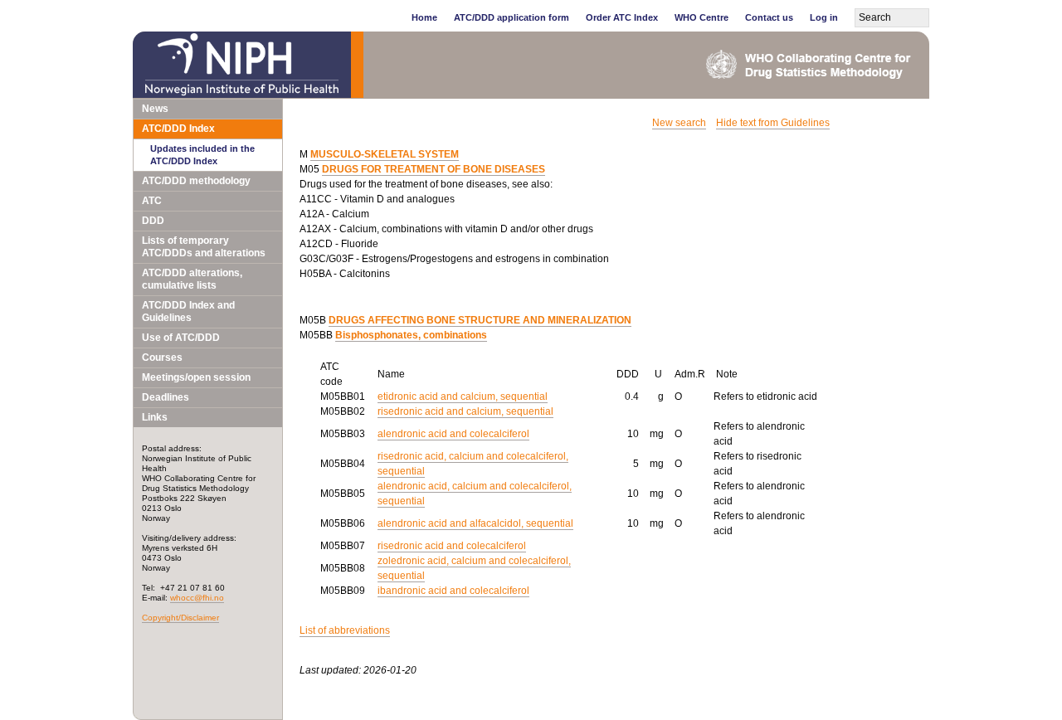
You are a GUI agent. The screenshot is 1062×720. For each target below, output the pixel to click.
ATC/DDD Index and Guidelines (188, 311)
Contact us (769, 17)
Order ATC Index (622, 17)
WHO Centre (701, 17)
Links (155, 417)
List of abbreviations (345, 630)
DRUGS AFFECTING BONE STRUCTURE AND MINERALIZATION (480, 320)
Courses (162, 357)
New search (679, 123)
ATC (152, 201)
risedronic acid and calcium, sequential (465, 411)
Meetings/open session (196, 377)
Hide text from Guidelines (773, 123)
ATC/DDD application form (511, 17)
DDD (153, 220)
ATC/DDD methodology (196, 181)
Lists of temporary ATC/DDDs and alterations (204, 247)
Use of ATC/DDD (181, 337)
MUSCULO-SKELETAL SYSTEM (384, 154)
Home (424, 17)
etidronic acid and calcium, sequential (463, 396)
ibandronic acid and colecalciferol (453, 590)
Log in (824, 17)
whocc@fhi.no (197, 597)
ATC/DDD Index (178, 128)
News (155, 108)
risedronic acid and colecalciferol (452, 546)
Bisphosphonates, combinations (411, 335)
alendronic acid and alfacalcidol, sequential (475, 523)
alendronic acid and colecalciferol (453, 434)
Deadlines (165, 397)
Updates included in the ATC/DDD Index (202, 155)
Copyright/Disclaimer (180, 617)
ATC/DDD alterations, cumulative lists (192, 279)
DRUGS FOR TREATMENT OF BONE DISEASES (433, 169)
